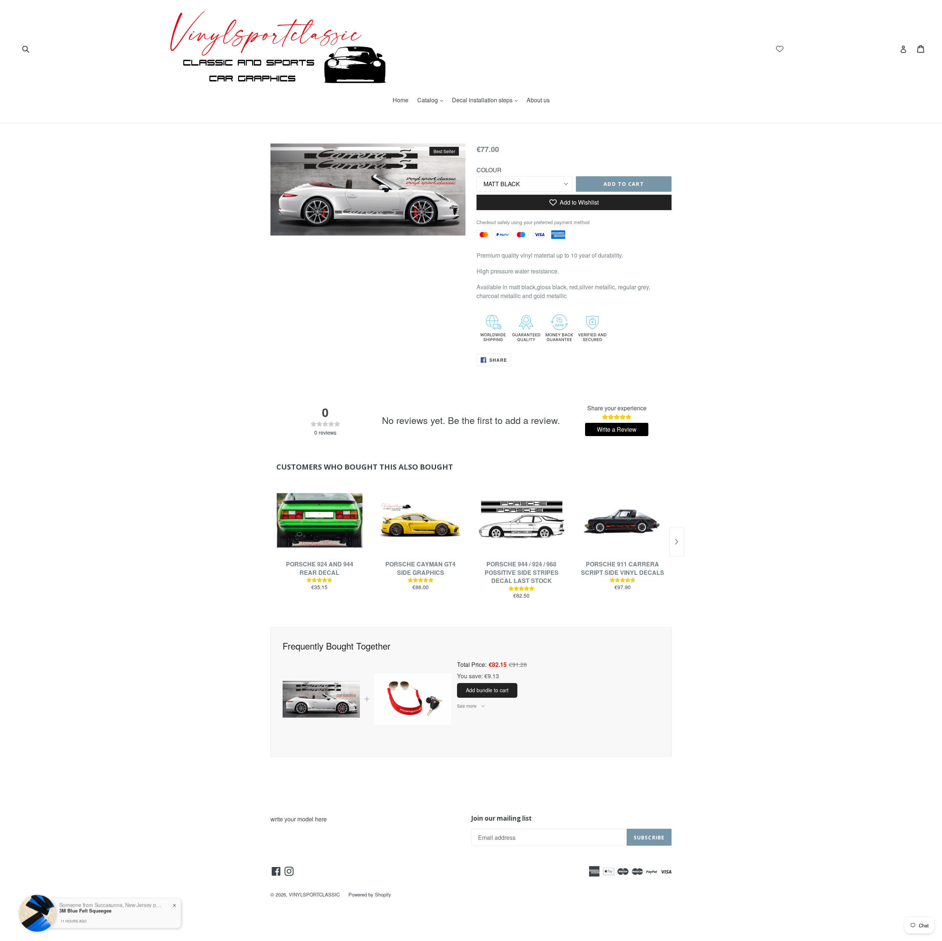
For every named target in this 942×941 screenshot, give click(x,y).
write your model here (298, 819)
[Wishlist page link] (779, 49)
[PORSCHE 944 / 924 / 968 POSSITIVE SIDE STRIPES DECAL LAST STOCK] (521, 520)
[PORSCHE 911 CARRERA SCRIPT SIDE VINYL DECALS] (623, 520)
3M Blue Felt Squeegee (85, 895)
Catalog (432, 100)
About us (538, 100)
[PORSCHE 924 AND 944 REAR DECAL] (319, 520)
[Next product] (676, 541)
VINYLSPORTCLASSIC (314, 894)
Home (400, 100)
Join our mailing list (501, 818)
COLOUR (489, 170)
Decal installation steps (486, 100)
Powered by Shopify (369, 894)
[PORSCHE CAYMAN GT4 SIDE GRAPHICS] (421, 520)
